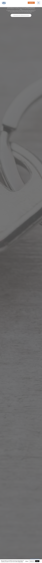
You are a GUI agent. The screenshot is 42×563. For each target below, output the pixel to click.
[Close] (40, 561)
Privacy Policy (20, 561)
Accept (37, 561)
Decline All (32, 561)
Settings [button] (26, 561)
